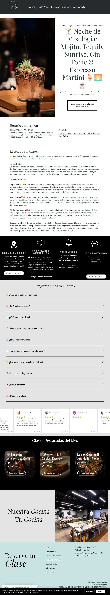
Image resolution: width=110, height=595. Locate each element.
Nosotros (50, 571)
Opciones (89, 591)
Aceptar (100, 591)
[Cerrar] (107, 591)
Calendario (51, 551)
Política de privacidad (31, 592)
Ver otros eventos (82, 106)
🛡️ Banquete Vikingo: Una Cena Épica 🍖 (18, 458)
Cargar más (55, 486)
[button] (61, 7)
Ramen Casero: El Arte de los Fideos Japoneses (88, 458)
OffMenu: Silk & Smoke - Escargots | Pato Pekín (54, 458)
